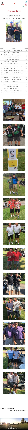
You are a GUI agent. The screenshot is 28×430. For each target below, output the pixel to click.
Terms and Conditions (16, 427)
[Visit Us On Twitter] (26, 2)
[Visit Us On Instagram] (26, 5)
